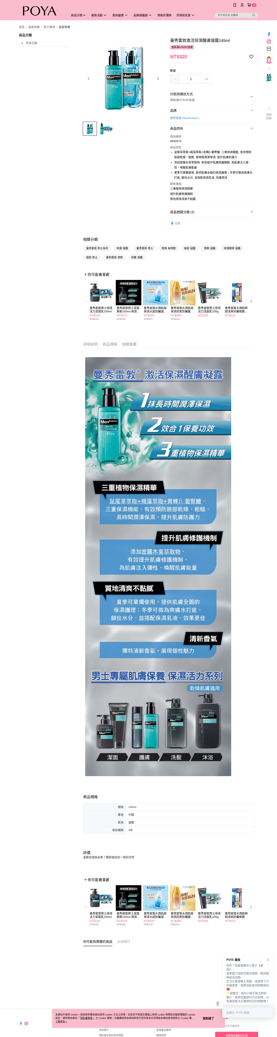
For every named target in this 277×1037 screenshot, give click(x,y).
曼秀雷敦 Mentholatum (184, 118)
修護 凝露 (122, 248)
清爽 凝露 (209, 248)
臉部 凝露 (189, 248)
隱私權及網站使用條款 (111, 1035)
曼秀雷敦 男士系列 (97, 248)
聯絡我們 (161, 1035)
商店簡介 (104, 1030)
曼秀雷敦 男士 (144, 248)
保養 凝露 (137, 257)
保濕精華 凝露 (232, 248)
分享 (177, 223)
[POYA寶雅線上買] (41, 10)
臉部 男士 (92, 257)
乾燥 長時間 (169, 248)
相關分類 (90, 240)
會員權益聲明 (163, 1030)
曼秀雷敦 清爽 (114, 257)
